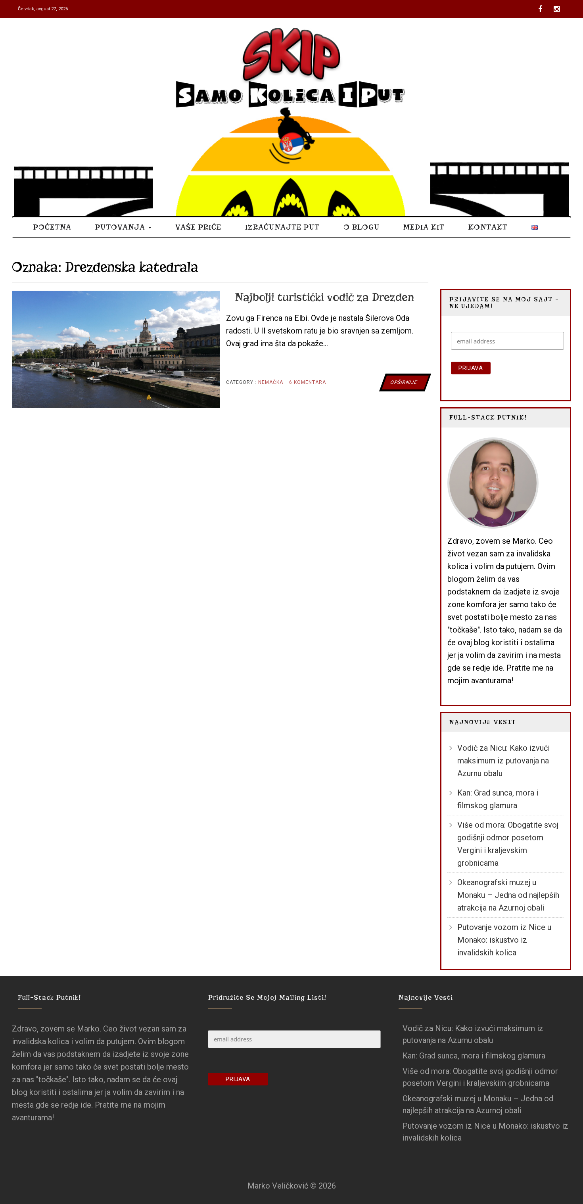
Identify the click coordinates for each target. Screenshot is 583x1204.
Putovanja (121, 227)
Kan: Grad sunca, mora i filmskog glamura (497, 799)
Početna (52, 227)
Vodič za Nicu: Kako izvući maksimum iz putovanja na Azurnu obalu (503, 760)
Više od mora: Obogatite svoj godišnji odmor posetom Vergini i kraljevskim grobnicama (507, 844)
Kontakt (488, 227)
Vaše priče (198, 227)
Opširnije (403, 382)
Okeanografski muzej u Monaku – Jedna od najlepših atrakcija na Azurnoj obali (508, 895)
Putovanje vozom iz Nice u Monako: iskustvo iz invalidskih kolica (504, 939)
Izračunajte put (282, 227)
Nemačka (270, 382)
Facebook (542, 6)
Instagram (557, 6)
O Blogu (361, 227)
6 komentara (307, 385)
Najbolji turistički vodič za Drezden (324, 297)
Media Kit (424, 227)
